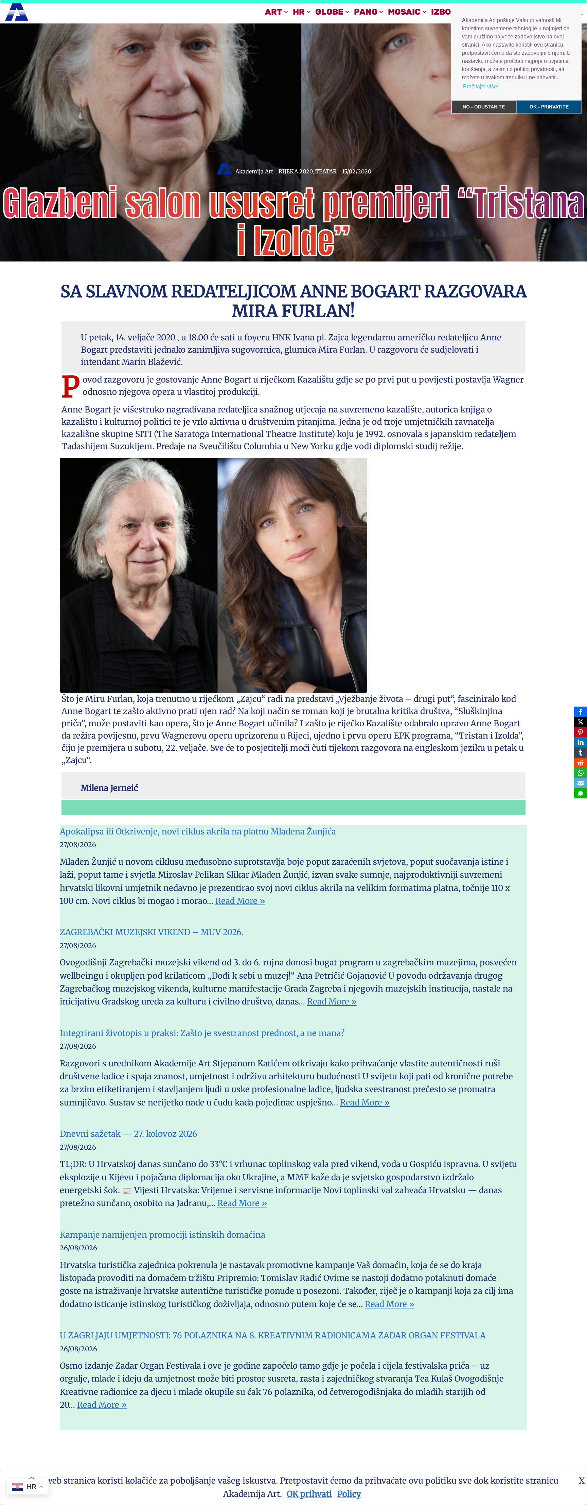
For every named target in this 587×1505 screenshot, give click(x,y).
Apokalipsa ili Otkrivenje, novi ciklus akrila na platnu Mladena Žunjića (198, 831)
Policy (349, 1494)
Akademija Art (254, 171)
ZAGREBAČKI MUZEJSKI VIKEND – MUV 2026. (152, 932)
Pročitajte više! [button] (480, 86)
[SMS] (580, 793)
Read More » (240, 901)
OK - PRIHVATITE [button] (549, 106)
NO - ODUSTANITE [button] (484, 106)
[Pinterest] (580, 732)
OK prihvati (309, 1494)
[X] (580, 722)
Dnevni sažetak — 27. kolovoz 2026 (128, 1134)
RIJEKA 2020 (296, 171)
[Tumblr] (580, 752)
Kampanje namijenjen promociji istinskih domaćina (162, 1235)
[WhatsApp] (580, 773)
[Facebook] (580, 712)
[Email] (580, 783)
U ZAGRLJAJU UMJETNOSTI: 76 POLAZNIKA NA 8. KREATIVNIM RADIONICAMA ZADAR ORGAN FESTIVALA (273, 1335)
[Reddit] (580, 763)
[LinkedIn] (580, 742)
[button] (286, 12)
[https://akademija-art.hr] (16, 12)
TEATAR (326, 171)
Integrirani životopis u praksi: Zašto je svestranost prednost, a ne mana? (202, 1033)
